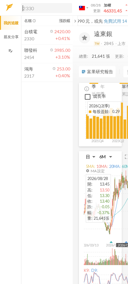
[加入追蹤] (84, 37)
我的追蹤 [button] (11, 22)
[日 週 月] (91, 156)
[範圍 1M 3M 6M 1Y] (106, 156)
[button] (45, 8)
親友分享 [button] (11, 36)
